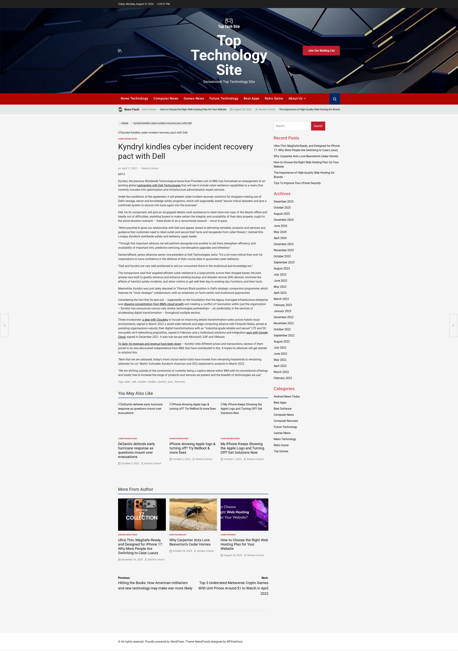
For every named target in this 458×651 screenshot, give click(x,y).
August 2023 (282, 268)
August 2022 (282, 341)
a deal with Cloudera (155, 319)
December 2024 (284, 219)
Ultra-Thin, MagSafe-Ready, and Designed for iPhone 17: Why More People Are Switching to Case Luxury (140, 546)
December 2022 (284, 317)
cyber (127, 381)
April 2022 (280, 366)
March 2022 (281, 372)
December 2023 (284, 244)
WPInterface (234, 641)
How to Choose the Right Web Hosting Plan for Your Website (174, 109)
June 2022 (280, 353)
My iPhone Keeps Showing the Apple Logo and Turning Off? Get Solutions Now (242, 448)
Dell (134, 381)
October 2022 (282, 329)
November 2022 (284, 323)
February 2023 (283, 305)
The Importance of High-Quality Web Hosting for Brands (291, 109)
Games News (194, 98)
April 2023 (280, 293)
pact (170, 381)
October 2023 (282, 256)
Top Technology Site (229, 55)
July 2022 (280, 347)
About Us (296, 98)
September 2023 (284, 262)
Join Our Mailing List (321, 50)
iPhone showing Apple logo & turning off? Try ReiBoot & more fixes (192, 448)
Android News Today (127, 535)
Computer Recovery (127, 139)
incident (142, 381)
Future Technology (223, 98)
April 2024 (280, 238)
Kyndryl (162, 381)
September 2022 (284, 335)
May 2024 (280, 232)
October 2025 (282, 207)
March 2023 (281, 299)
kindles (152, 381)
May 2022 (280, 359)
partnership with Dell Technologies (159, 185)
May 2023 (280, 286)
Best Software (282, 408)
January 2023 (282, 311)
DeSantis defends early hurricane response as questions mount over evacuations (136, 450)
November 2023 (284, 250)
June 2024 (280, 226)
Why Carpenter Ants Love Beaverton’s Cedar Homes (190, 542)
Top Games (281, 451)
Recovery (180, 381)
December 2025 (284, 201)
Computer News (166, 98)
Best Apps (251, 98)
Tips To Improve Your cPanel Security (297, 183)
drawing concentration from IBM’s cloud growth (154, 304)
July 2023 (280, 274)
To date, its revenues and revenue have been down (149, 344)
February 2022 (283, 378)
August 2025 (282, 213)
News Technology (134, 98)
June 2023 (280, 280)
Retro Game (274, 98)
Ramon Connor (248, 109)
